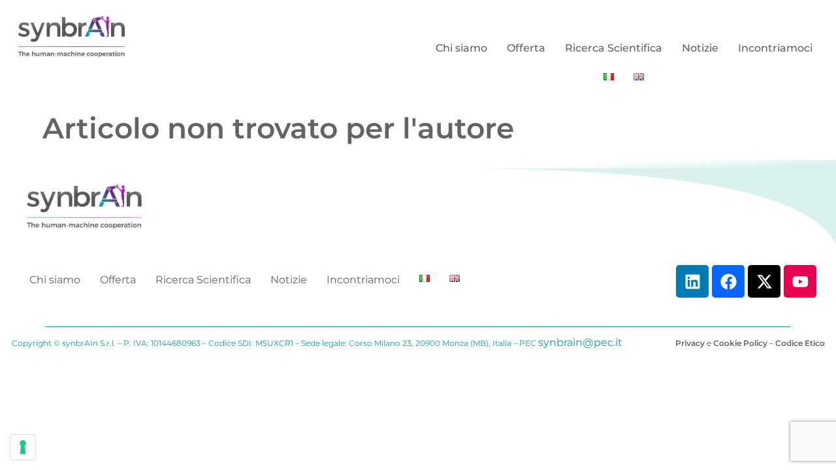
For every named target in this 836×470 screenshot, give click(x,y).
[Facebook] (728, 281)
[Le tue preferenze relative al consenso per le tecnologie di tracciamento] (22, 447)
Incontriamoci (775, 48)
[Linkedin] (692, 281)
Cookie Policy (740, 343)
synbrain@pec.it (580, 342)
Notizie (700, 48)
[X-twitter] (764, 281)
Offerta (526, 48)
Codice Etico (800, 343)
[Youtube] (800, 281)
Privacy (690, 343)
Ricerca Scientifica (613, 48)
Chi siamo (461, 48)
